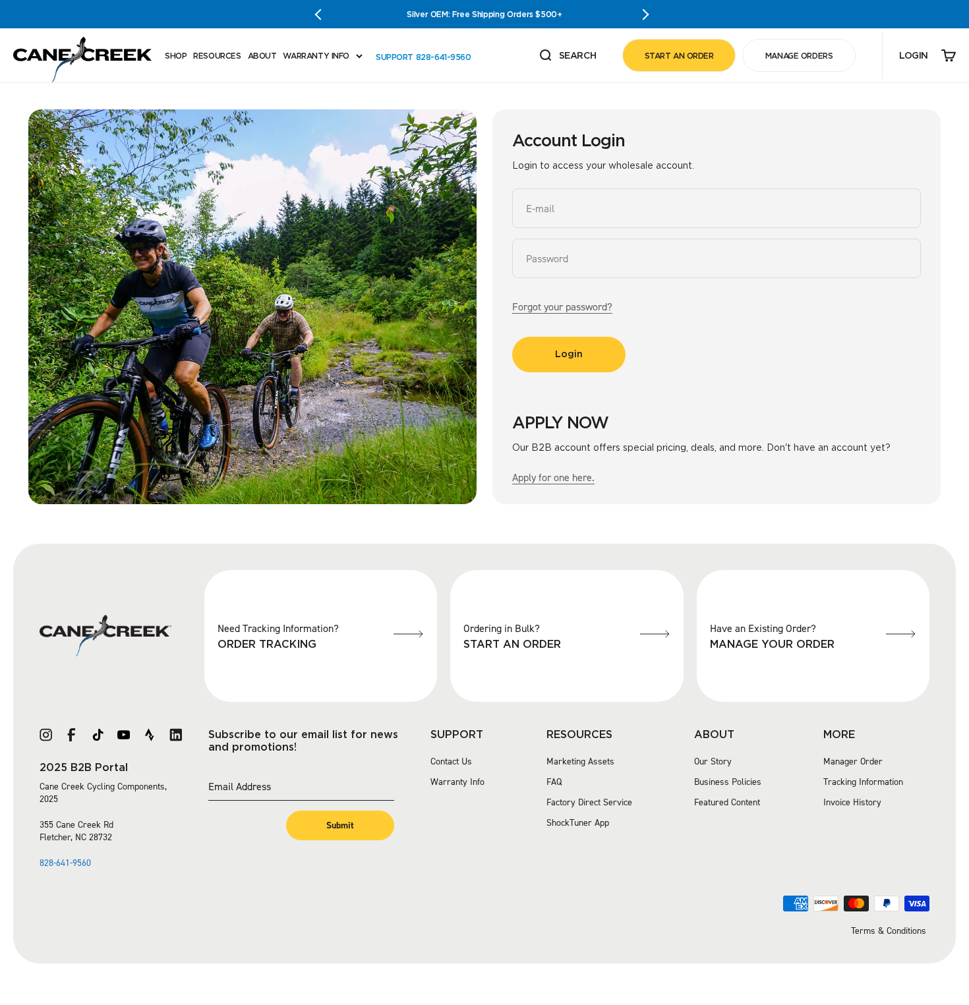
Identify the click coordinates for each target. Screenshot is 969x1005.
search (567, 56)
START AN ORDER (679, 56)
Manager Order (853, 761)
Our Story (713, 761)
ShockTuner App (577, 823)
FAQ (554, 782)
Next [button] (646, 14)
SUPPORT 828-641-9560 (423, 57)
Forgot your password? (562, 307)
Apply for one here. (553, 477)
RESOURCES (217, 56)
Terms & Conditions (888, 931)
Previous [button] (323, 14)
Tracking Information (863, 782)
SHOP (176, 56)
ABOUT (262, 56)
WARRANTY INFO (316, 56)
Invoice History (852, 802)
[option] (484, 14)
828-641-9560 (65, 863)
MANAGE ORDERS (799, 56)
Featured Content (727, 802)
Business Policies (727, 782)
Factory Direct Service (589, 802)
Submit (340, 825)
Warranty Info (457, 782)
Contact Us (451, 761)
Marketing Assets (580, 761)
